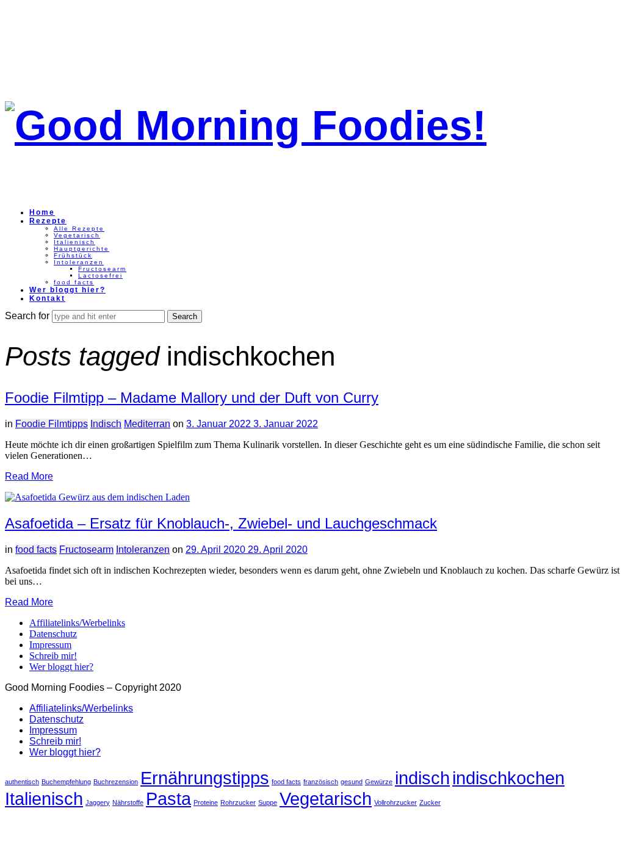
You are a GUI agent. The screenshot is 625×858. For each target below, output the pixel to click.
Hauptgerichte (81, 248)
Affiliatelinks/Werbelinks (77, 623)
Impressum (50, 645)
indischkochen (508, 778)
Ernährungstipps (204, 778)
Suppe (267, 802)
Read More (29, 476)
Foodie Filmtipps (51, 424)
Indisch (105, 424)
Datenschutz (53, 634)
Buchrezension (115, 781)
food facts (74, 282)
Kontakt (47, 298)
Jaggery (97, 802)
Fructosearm (102, 268)
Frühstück (73, 255)
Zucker (430, 802)
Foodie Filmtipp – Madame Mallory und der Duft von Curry (191, 397)
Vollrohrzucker (395, 802)
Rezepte (48, 221)
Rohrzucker (238, 802)
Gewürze (378, 781)
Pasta (168, 798)
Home (42, 212)
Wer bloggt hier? (67, 290)
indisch (422, 778)
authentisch (22, 781)
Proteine (205, 802)
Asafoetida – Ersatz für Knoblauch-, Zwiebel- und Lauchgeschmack (221, 523)
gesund (352, 781)
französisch (320, 781)
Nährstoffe (127, 802)
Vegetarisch (77, 235)
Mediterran (147, 424)
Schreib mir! (53, 656)
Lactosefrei (100, 275)
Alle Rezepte (79, 228)
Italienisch (74, 242)
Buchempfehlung (66, 781)
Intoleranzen (79, 262)
